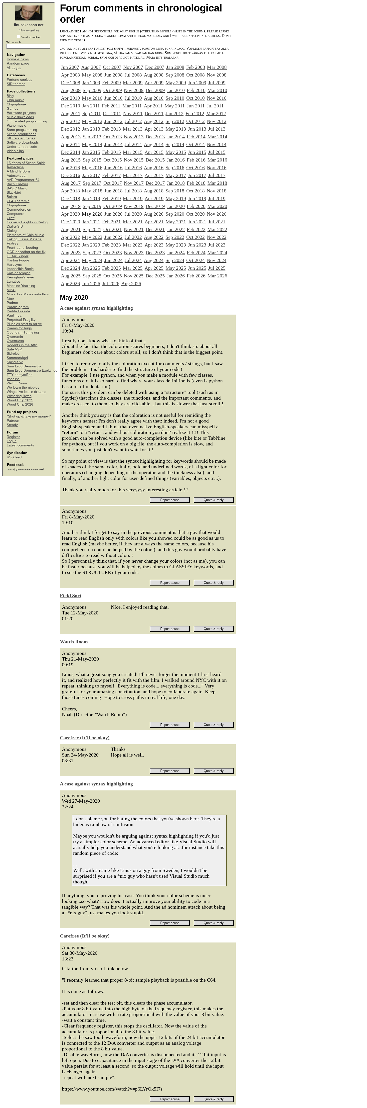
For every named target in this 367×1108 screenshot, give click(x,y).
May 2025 (176, 268)
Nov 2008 (216, 75)
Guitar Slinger (17, 256)
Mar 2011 (132, 105)
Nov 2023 (134, 252)
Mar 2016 (217, 160)
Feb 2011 (111, 105)
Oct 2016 (195, 167)
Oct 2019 (112, 206)
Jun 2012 (113, 121)
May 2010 (92, 98)
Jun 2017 (197, 175)
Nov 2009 (134, 90)
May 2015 (176, 152)
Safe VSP (14, 349)
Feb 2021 (111, 221)
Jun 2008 (113, 75)
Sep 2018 (175, 190)
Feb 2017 (111, 175)
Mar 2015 (133, 152)
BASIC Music (17, 188)
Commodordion (19, 209)
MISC (11, 290)
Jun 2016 (113, 167)
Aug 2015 (71, 160)
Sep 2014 (175, 144)
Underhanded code (22, 147)
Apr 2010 (70, 98)
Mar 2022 (217, 229)
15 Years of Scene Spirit (26, 163)
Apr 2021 (154, 221)
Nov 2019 (134, 206)
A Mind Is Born (18, 171)
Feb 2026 (196, 275)
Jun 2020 (113, 214)
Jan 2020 (176, 206)
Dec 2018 (70, 198)
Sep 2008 (175, 75)
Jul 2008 (133, 75)
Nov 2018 (216, 190)
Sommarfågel (17, 358)
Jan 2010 (176, 90)
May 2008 (92, 75)
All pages (14, 68)
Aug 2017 (71, 183)
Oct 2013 (112, 136)
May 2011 (175, 105)
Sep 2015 (92, 160)
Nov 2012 (216, 121)
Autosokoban (17, 175)
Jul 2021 (216, 221)
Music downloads (20, 117)
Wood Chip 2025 (20, 400)
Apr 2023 (154, 245)
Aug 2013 (71, 136)
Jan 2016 (176, 160)
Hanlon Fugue (18, 260)
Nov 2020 (216, 214)
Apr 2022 (70, 237)
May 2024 (92, 260)
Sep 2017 (92, 183)
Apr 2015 (154, 152)
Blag (10, 96)
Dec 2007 (154, 67)
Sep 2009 (92, 90)
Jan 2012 (175, 113)
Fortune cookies (19, 80)
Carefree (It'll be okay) (85, 737)
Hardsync (14, 264)
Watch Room (17, 383)
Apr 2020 (70, 214)
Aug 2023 (71, 252)
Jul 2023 (216, 245)
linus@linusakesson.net (25, 469)
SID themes (16, 84)
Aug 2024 (154, 260)
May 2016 (92, 167)
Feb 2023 (111, 245)
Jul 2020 (133, 214)
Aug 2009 (71, 90)
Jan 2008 (175, 67)
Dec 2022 (70, 245)
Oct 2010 (195, 98)
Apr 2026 (70, 283)
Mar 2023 (133, 245)
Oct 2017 (112, 183)
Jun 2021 (197, 221)
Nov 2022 (216, 237)
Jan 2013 (91, 129)
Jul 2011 (215, 105)
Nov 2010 (216, 98)
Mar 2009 (133, 82)
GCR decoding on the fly (26, 252)
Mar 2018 (217, 183)
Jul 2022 (133, 237)
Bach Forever (17, 184)
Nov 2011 (133, 113)
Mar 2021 (133, 221)
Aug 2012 (154, 121)
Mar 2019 (133, 198)
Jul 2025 (216, 268)
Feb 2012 (194, 113)
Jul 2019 (216, 198)
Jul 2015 (216, 152)
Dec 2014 (70, 152)
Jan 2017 (91, 175)
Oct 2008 (195, 75)
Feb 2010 (196, 90)
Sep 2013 (92, 136)
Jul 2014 (133, 144)
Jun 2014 (113, 144)
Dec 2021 (155, 229)
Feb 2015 (111, 152)
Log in (11, 441)
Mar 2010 (217, 90)
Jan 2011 (91, 105)
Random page (18, 63)
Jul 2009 (216, 82)
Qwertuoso (15, 341)
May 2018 (92, 190)
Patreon (13, 421)
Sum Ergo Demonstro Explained (32, 370)
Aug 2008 (154, 75)
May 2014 (92, 144)
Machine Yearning (21, 286)
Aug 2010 (154, 98)
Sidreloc (13, 353)
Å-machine (15, 167)
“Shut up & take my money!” (29, 416)
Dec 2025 (155, 275)
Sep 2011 (91, 113)
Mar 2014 (217, 136)
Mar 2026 (217, 275)
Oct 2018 (195, 190)
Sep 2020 (175, 214)
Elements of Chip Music (25, 235)
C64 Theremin (18, 201)
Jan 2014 (176, 136)
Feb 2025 (111, 268)
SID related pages (21, 138)
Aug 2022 (154, 237)
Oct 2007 (112, 67)
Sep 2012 (175, 121)
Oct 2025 (112, 275)
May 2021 (176, 221)
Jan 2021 (91, 221)
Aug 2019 (71, 206)
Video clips (15, 151)
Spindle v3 (15, 362)
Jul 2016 (133, 167)
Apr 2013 (154, 129)
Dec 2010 (70, 105)
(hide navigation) (29, 30)
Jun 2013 (197, 129)
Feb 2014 (196, 136)
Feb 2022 (196, 229)
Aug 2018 (154, 190)
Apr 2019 (154, 198)
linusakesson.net (28, 25)
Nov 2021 (134, 229)
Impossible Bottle (20, 269)
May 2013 (176, 129)
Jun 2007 (70, 67)
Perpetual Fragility (21, 320)
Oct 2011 (112, 113)
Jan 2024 (176, 252)
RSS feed (14, 457)
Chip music (15, 100)
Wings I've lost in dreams (26, 392)
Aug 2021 (71, 229)
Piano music (16, 125)
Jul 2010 (133, 98)
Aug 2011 (70, 113)
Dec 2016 (70, 175)
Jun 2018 (113, 190)
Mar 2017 (133, 175)
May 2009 (176, 82)
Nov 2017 (134, 183)
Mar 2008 (217, 67)
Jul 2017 (216, 175)
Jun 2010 (113, 98)
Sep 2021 (92, 229)
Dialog (12, 231)
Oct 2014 (195, 144)
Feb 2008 (195, 67)
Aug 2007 (91, 67)
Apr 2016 (70, 167)
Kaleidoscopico (18, 273)
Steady (12, 425)
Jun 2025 (197, 268)
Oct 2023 (112, 252)
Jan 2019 (91, 198)
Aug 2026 (131, 283)
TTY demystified (19, 375)
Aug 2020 (154, 214)
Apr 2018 (70, 190)
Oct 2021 (112, 229)
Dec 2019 (155, 206)
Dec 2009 (155, 90)
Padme (12, 303)
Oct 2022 (195, 237)
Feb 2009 (111, 82)
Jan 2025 (91, 268)
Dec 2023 (155, 252)
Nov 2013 (134, 136)
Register (13, 437)
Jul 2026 (110, 283)
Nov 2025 (134, 275)
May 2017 (176, 175)
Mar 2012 (216, 113)
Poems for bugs (19, 328)
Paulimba (14, 315)
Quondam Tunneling (23, 332)
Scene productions (21, 134)
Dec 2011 (154, 113)
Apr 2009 (154, 82)
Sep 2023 (92, 252)
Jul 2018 (133, 190)
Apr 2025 (154, 268)
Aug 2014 (154, 144)
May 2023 (176, 245)
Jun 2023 (197, 245)
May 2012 (92, 121)
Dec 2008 (70, 82)
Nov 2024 (216, 260)
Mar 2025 (133, 268)
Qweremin (15, 337)
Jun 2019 (197, 198)
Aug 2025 (71, 275)
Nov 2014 (216, 144)
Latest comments (20, 445)
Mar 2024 (217, 252)
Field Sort (70, 595)
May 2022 (92, 237)
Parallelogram (18, 307)
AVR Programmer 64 (23, 180)
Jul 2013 (216, 129)
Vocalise (13, 379)
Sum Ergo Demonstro (24, 366)
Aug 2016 (154, 167)
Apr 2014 (70, 144)
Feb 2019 (111, 198)
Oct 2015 (112, 160)
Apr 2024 (70, 260)
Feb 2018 (196, 183)
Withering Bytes (19, 396)
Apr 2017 (154, 175)
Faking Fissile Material (24, 239)
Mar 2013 (133, 129)
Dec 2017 (155, 183)
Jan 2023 (91, 245)
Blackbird (14, 192)
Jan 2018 (176, 183)
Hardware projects (21, 113)
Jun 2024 (113, 260)
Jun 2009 (197, 82)
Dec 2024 (70, 268)
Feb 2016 (196, 160)
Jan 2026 (176, 275)
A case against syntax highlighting (96, 308)
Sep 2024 (175, 260)
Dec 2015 (155, 160)
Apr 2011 (153, 105)
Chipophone (16, 104)
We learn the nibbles (23, 387)
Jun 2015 (197, 152)
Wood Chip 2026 (20, 404)
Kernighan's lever (20, 277)
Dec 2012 (70, 129)
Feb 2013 (111, 129)
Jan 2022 (176, 229)
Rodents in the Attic (22, 345)
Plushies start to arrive (24, 324)
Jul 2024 (133, 260)
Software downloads (23, 142)
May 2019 (176, 198)
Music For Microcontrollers (28, 294)
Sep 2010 (175, 98)
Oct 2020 (195, 214)
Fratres (12, 243)
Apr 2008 (70, 75)
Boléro (12, 197)
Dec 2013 (155, 136)
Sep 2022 (175, 237)
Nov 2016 (216, 167)
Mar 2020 (217, 206)
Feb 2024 (196, 252)
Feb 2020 (196, 206)
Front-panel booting (22, 248)
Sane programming (22, 130)
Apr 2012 (70, 121)
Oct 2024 (195, 260)
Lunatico (13, 281)
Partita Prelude (18, 311)
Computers (15, 214)
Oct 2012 (195, 121)
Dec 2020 (70, 221)
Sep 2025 (92, 275)
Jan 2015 (91, 152)
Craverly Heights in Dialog (27, 222)
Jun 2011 (196, 105)
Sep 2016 (175, 167)
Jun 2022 (113, 237)
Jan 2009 (91, 82)
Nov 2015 (134, 160)
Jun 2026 (91, 283)
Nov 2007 (133, 67)
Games (12, 108)
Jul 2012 (133, 121)
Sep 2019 (92, 206)
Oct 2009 (112, 90)
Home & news (18, 59)
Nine (10, 298)
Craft (10, 218)
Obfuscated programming (27, 121)
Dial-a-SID (15, 226)
